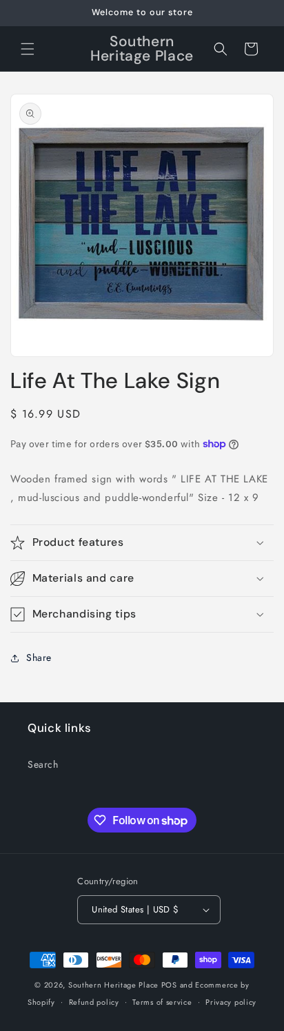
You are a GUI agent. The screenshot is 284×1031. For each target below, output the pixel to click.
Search (43, 764)
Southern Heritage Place (113, 984)
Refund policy (94, 1002)
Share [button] (39, 657)
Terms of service (162, 1002)
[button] (27, 49)
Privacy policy (230, 1002)
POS (169, 984)
